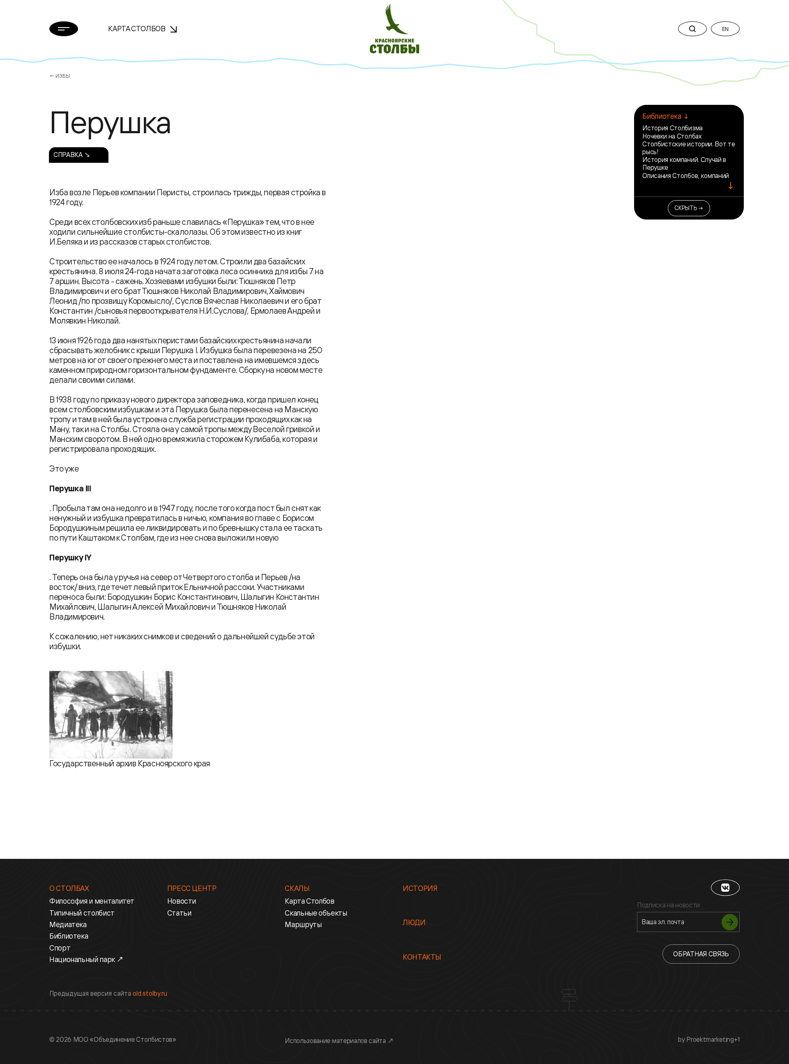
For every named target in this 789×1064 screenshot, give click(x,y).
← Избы (59, 75)
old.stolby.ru (150, 993)
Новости (181, 900)
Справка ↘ (71, 154)
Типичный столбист (82, 912)
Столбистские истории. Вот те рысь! (688, 148)
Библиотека (68, 935)
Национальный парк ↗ (86, 959)
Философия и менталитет (91, 900)
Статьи (179, 912)
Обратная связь (701, 954)
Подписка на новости (668, 905)
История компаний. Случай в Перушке (684, 163)
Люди (414, 922)
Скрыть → (689, 207)
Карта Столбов (137, 28)
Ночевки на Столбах (671, 136)
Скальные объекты (316, 912)
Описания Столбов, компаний (685, 175)
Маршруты (303, 924)
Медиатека (68, 924)
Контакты (422, 956)
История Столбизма (672, 128)
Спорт (59, 947)
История (420, 888)
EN (725, 28)
